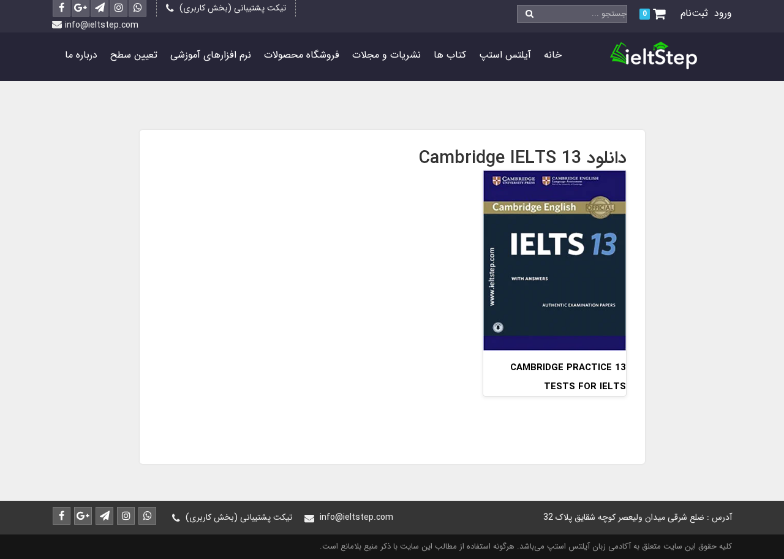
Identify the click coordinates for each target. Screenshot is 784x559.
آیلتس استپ (505, 55)
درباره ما (81, 55)
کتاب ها (450, 55)
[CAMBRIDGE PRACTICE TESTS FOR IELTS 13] (554, 259)
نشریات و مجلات (386, 55)
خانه (553, 55)
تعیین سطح (133, 55)
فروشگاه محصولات (301, 55)
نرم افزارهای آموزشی (210, 55)
